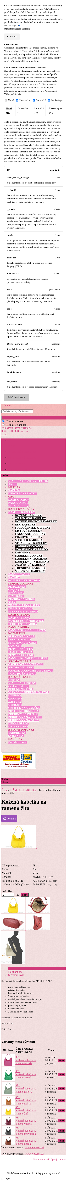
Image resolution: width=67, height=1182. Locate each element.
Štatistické (41, 100)
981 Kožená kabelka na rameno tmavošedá (25, 1130)
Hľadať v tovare (14, 421)
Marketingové (58, 100)
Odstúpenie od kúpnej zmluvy (49, 1159)
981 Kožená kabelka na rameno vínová (25, 1120)
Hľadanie (6, 405)
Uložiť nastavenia (16, 397)
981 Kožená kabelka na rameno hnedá (25, 1140)
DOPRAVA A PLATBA (19, 469)
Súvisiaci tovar (16, 974)
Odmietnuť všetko (12, 29)
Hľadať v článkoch (16, 424)
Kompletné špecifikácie (21, 968)
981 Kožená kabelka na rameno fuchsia (25, 1060)
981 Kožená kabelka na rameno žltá (25, 1110)
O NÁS (11, 446)
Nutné (11, 100)
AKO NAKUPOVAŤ (18, 463)
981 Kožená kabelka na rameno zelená (25, 1074)
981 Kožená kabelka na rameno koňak (25, 1100)
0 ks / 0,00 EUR (14, 431)
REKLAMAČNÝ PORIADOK (23, 457)
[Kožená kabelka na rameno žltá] (19, 847)
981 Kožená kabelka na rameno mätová (25, 1088)
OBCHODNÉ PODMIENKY (22, 452)
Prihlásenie (7, 427)
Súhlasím (26, 29)
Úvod (4, 790)
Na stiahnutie (15, 971)
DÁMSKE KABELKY (23, 790)
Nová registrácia (23, 427)
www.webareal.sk (34, 1147)
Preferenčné (24, 100)
